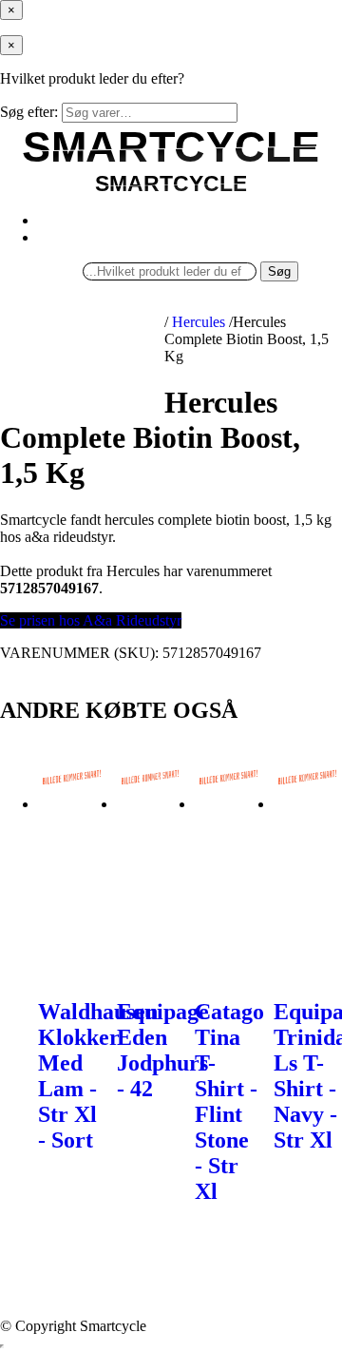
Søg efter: (29, 112)
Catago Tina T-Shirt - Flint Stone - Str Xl (229, 1101)
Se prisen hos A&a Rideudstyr (90, 620)
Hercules (198, 322)
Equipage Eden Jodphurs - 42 (163, 1050)
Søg (279, 271)
